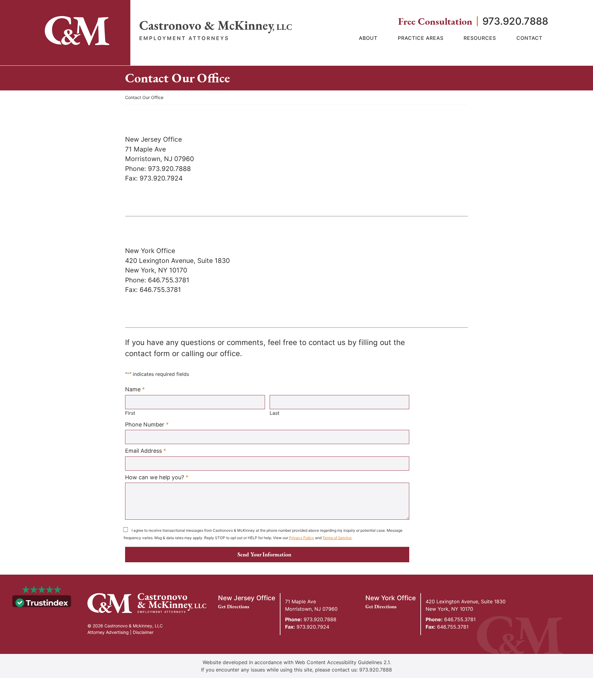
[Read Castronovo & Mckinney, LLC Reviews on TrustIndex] (41, 602)
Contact (529, 38)
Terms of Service (336, 537)
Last (275, 413)
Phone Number (147, 424)
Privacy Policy (301, 537)
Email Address (145, 450)
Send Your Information (264, 554)
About (368, 38)
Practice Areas (421, 38)
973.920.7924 (307, 627)
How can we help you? (156, 477)
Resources (480, 38)
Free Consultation (435, 21)
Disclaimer (143, 632)
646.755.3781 (451, 619)
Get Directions (236, 606)
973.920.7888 (515, 21)
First (130, 413)
